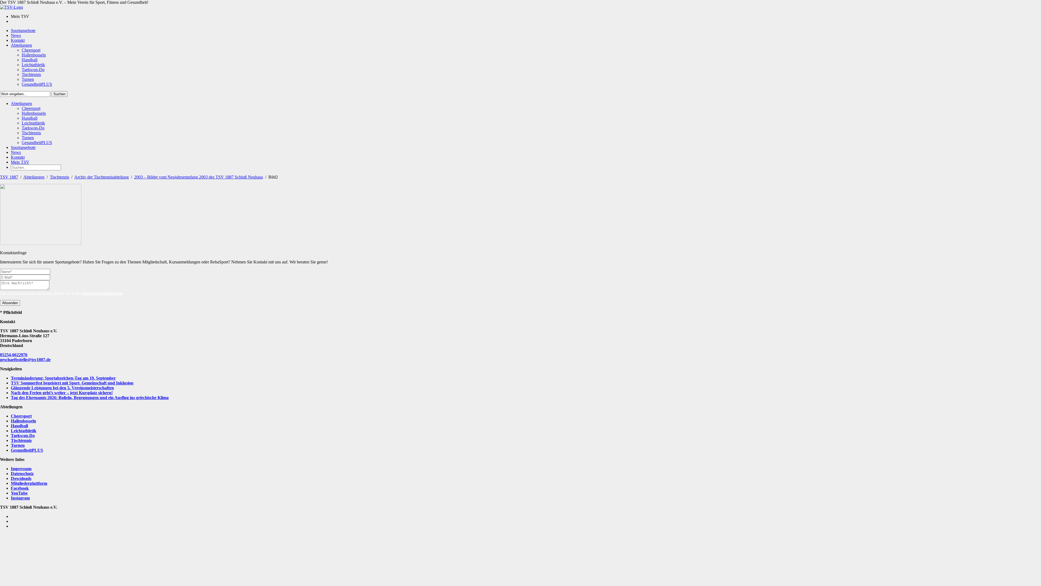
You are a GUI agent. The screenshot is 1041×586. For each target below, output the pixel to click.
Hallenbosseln (23, 421)
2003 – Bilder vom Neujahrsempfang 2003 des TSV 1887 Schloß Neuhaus (198, 177)
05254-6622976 (13, 354)
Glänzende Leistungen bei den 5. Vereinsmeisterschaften (62, 388)
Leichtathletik (23, 430)
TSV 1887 (9, 177)
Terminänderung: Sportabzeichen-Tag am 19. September (63, 378)
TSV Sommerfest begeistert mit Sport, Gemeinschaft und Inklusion (72, 383)
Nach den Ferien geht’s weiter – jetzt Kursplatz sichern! (62, 392)
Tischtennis (59, 177)
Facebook (20, 488)
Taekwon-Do (23, 435)
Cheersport (21, 416)
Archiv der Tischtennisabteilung (101, 177)
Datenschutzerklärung (102, 293)
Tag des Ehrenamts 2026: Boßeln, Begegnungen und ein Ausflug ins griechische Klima (90, 397)
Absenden (10, 303)
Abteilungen (33, 177)
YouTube (19, 493)
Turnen (18, 445)
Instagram (20, 498)
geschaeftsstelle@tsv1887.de (25, 359)
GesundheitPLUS (27, 450)
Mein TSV (20, 162)
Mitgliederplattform (29, 483)
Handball (19, 425)
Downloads (21, 478)
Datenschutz (22, 473)
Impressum (21, 468)
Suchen (59, 94)
